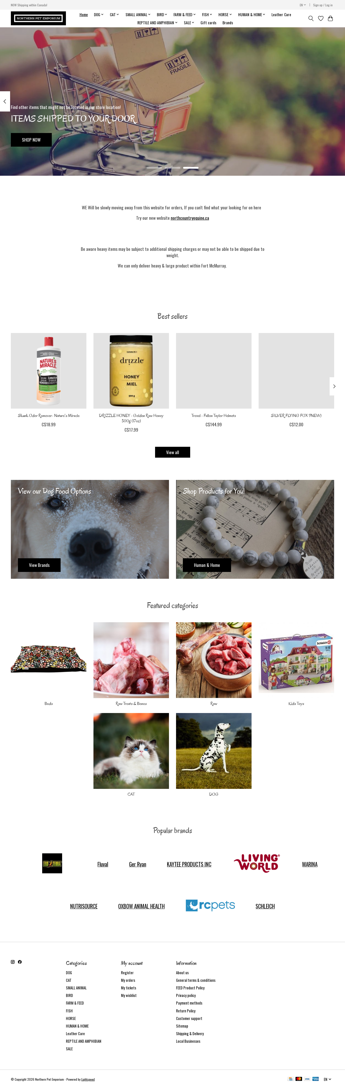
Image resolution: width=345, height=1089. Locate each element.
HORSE (71, 1018)
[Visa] (307, 1079)
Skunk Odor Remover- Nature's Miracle (49, 415)
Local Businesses (188, 1041)
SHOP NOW (31, 139)
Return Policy (185, 1010)
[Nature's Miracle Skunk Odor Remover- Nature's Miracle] (48, 371)
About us (182, 972)
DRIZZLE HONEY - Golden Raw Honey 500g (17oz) (131, 418)
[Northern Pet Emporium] (38, 18)
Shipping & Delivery (190, 1033)
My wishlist (129, 995)
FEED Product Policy (190, 987)
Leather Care (281, 14)
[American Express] (315, 1079)
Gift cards (208, 22)
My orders (128, 980)
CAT (131, 794)
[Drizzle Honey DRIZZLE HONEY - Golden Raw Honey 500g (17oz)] (131, 371)
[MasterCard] (298, 1079)
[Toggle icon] (311, 18)
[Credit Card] (290, 1079)
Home (84, 14)
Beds (48, 703)
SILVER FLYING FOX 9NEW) (296, 415)
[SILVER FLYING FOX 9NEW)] (296, 371)
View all (172, 452)
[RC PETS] (210, 906)
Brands (228, 22)
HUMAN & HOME (77, 1026)
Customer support (189, 1018)
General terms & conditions (195, 980)
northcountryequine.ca (190, 217)
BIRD (69, 995)
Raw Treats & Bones (131, 703)
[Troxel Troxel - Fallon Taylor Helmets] (214, 371)
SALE (69, 1048)
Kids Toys (296, 703)
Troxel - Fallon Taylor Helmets (213, 415)
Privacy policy (186, 995)
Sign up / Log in (323, 5)
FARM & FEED (75, 1003)
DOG (213, 794)
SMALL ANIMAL (76, 987)
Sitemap (182, 1026)
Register (127, 972)
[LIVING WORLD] (256, 864)
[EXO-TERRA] (52, 864)
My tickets (128, 987)
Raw (213, 703)
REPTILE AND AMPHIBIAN (83, 1041)
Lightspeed (88, 1079)
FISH (69, 1010)
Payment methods (189, 1003)
